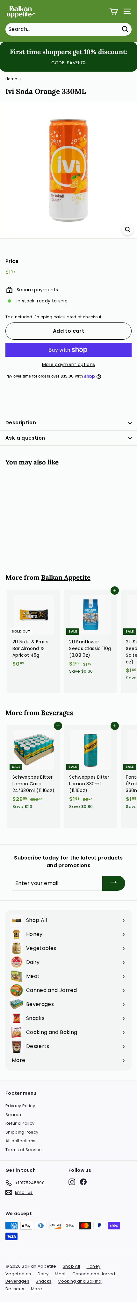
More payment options (68, 364)
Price (12, 261)
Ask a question (25, 438)
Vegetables (18, 1274)
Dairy (43, 1274)
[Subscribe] (113, 883)
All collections (20, 1141)
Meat (60, 1274)
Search (13, 1115)
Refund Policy (20, 1123)
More (36, 1289)
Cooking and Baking (79, 1281)
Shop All (71, 1266)
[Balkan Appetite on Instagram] (71, 1181)
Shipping (43, 317)
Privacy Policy (20, 1106)
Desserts (15, 1289)
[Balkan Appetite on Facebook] (83, 1181)
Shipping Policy (21, 1132)
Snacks (43, 1281)
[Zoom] (127, 229)
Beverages (57, 712)
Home (11, 78)
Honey (94, 1266)
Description (20, 422)
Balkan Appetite (65, 577)
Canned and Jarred (93, 1274)
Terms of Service (23, 1150)
